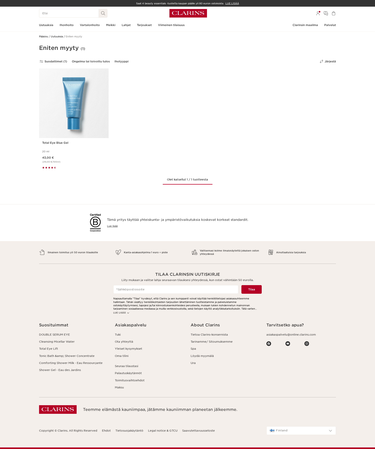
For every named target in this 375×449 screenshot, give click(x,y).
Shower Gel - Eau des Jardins (60, 370)
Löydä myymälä (202, 355)
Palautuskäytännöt (128, 373)
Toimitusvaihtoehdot (130, 380)
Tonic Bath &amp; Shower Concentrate (67, 355)
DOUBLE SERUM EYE (54, 334)
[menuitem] (318, 13)
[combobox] (301, 430)
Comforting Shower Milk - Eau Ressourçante (71, 363)
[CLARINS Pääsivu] (188, 13)
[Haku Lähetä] (103, 13)
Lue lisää (112, 225)
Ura (193, 363)
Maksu (119, 387)
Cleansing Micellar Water (57, 341)
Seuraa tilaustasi (126, 366)
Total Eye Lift (48, 348)
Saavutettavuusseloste (198, 430)
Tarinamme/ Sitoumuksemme (212, 341)
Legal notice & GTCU (163, 430)
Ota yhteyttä (124, 341)
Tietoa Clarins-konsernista (209, 334)
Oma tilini (122, 355)
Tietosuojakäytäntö (129, 430)
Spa (193, 348)
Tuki (118, 334)
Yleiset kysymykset (128, 348)
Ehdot (106, 430)
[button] (74, 325)
